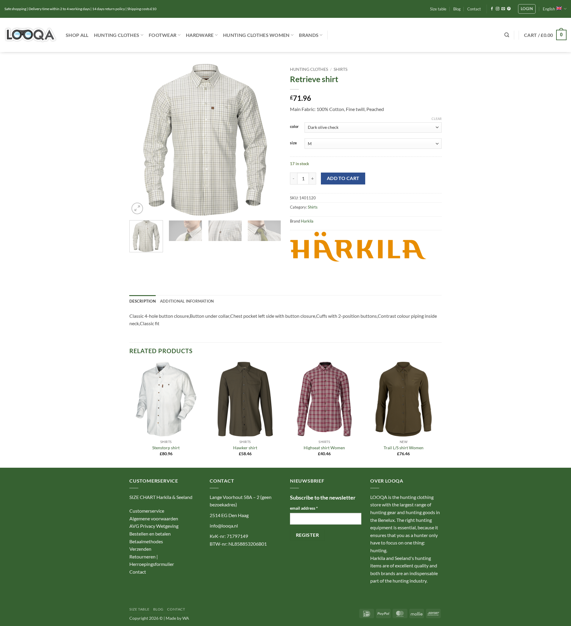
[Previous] (139, 140)
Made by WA (177, 618)
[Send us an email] (503, 9)
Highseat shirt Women (324, 447)
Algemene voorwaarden (153, 518)
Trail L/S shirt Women (403, 447)
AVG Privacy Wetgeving (153, 526)
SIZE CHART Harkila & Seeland (160, 497)
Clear (437, 118)
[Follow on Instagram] (497, 9)
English (549, 9)
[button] (527, 9)
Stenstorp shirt (166, 447)
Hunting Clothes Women (256, 35)
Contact (474, 9)
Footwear (163, 35)
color (294, 127)
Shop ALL (77, 35)
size (293, 143)
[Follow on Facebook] (492, 9)
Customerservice (146, 511)
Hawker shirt (245, 447)
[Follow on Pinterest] (509, 9)
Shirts (340, 69)
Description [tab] (142, 301)
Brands (309, 35)
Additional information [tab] (187, 301)
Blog (457, 9)
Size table (438, 9)
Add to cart (343, 178)
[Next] (270, 140)
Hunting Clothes (116, 35)
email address (304, 508)
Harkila (307, 221)
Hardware (200, 35)
